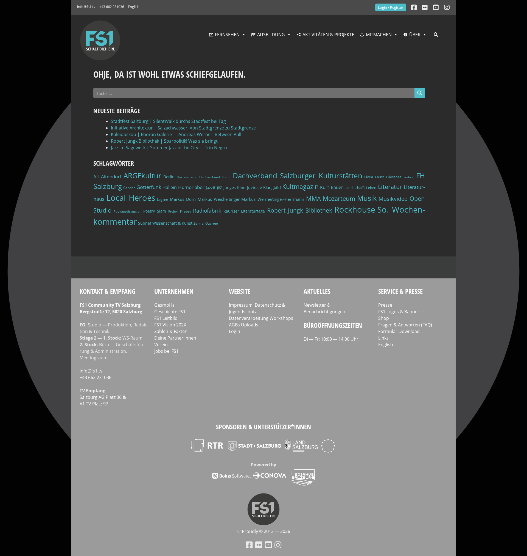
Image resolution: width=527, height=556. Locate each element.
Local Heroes (130, 197)
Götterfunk (148, 187)
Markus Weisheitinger (219, 199)
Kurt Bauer (331, 187)
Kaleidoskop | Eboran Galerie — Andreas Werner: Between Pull (176, 134)
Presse (385, 305)
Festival (408, 177)
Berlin (169, 176)
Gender (129, 187)
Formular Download (399, 331)
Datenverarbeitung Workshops (261, 318)
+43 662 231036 (111, 6)
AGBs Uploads (243, 325)
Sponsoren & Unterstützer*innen (263, 426)
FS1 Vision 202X (170, 325)
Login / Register (390, 7)
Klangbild (272, 187)
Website (239, 291)
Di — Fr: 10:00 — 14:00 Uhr (331, 339)
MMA (313, 198)
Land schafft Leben (360, 187)
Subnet (144, 223)
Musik (367, 198)
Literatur (390, 186)
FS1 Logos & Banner (398, 312)
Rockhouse (354, 209)
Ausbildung (271, 35)
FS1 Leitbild (166, 318)
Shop (383, 318)
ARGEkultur (142, 175)
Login (234, 331)
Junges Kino (234, 187)
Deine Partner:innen (175, 338)
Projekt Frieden (179, 211)
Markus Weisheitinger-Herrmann (272, 199)
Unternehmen (174, 291)
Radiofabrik (207, 210)
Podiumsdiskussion (127, 211)
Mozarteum (339, 198)
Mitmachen (379, 35)
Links (383, 338)
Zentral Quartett (206, 223)
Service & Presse (400, 291)
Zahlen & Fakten (170, 331)
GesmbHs (164, 305)
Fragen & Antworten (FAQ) (405, 325)
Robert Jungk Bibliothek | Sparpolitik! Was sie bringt (164, 141)
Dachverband (187, 177)
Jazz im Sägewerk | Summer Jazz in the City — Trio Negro (169, 148)
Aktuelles (317, 291)
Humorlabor (191, 187)
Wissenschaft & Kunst (172, 223)
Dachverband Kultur (215, 177)
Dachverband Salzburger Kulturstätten (297, 175)
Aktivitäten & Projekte (328, 35)
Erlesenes (393, 176)
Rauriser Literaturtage (244, 211)
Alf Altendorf (107, 176)
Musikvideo (393, 198)
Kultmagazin (300, 186)
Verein (161, 344)
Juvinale (254, 187)
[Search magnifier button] (419, 93)
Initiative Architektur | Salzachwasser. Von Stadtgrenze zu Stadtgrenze (183, 128)
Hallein (169, 187)
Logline (162, 199)
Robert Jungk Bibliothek (299, 210)
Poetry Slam (154, 211)
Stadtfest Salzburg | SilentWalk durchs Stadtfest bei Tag (168, 121)
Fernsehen (227, 35)
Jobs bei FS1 (166, 351)
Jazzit (210, 187)
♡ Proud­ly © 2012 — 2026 (263, 531)
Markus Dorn (183, 199)
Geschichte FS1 (170, 312)
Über (415, 35)
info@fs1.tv (86, 6)
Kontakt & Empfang (107, 291)
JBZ (219, 187)
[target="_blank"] (447, 7)
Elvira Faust (374, 176)
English (133, 6)
